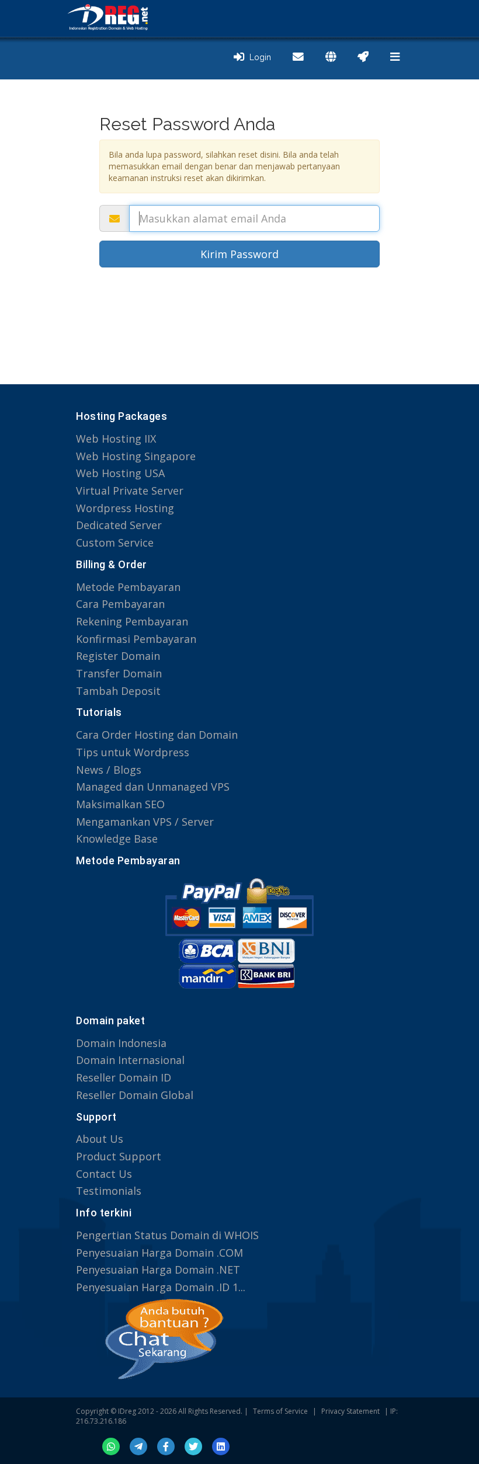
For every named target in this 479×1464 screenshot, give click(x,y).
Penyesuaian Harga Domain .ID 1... (160, 1287)
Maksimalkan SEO (120, 804)
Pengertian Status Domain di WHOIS (167, 1235)
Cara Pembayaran (120, 604)
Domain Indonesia (121, 1043)
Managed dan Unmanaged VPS (153, 787)
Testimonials (108, 1191)
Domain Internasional (130, 1060)
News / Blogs (108, 770)
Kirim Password (239, 254)
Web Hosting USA (120, 473)
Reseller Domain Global (134, 1095)
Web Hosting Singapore (136, 456)
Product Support (118, 1156)
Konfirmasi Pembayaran (136, 639)
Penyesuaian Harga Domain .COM (159, 1253)
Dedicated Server (119, 525)
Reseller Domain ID (123, 1077)
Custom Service (115, 542)
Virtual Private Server (129, 491)
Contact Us (104, 1174)
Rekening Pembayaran (132, 621)
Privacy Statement (350, 1411)
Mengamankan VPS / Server (145, 822)
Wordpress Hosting (125, 508)
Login (258, 57)
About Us (99, 1139)
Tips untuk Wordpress (132, 752)
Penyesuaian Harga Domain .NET (158, 1270)
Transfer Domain (119, 673)
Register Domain (118, 656)
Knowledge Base (117, 839)
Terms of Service (280, 1411)
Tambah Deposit (118, 691)
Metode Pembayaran (128, 587)
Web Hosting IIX (116, 439)
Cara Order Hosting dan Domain (157, 735)
